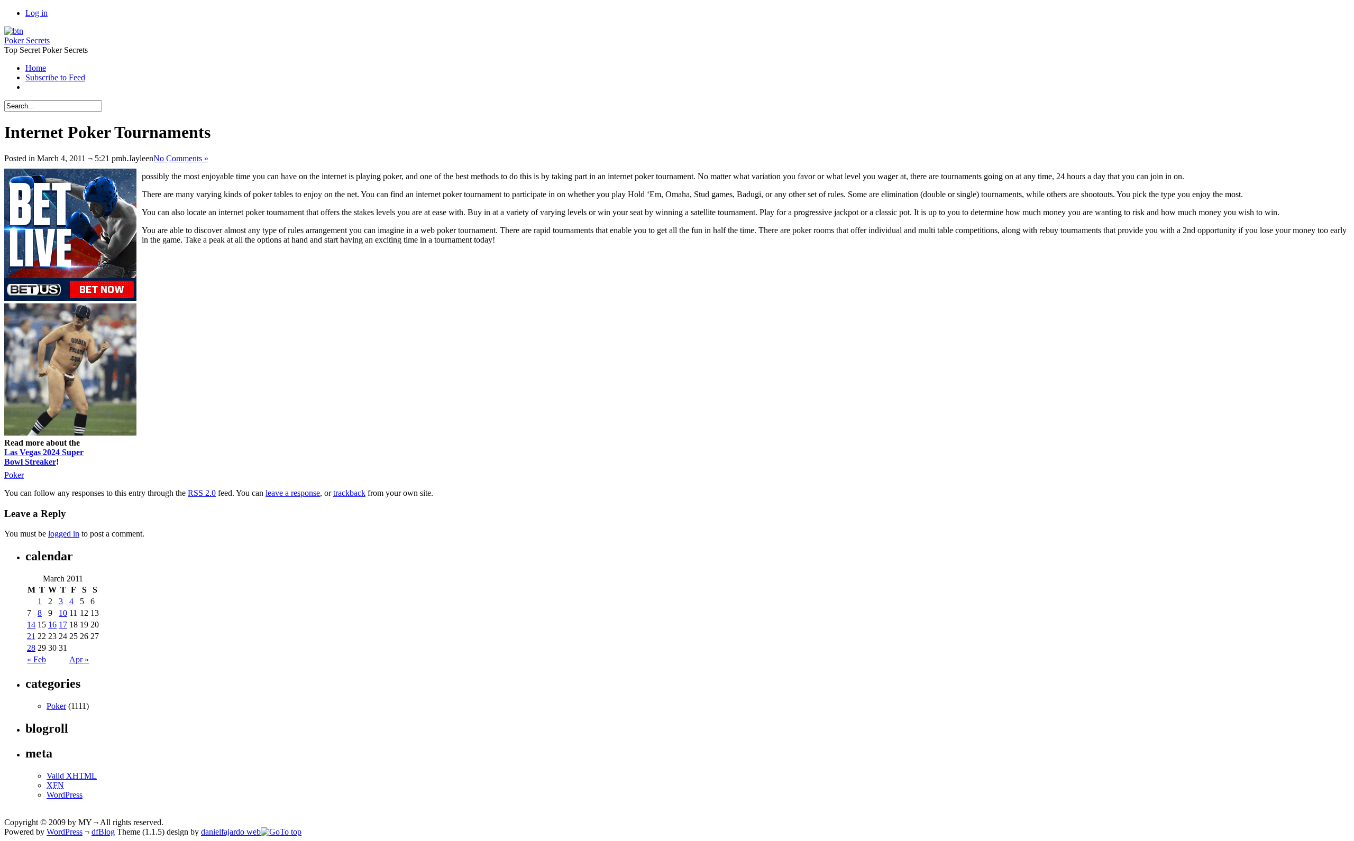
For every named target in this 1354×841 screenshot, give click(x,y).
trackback (349, 492)
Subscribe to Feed (55, 77)
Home (35, 67)
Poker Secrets (27, 40)
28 (31, 647)
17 (63, 624)
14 (31, 624)
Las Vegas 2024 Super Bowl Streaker (44, 457)
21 (31, 636)
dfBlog (103, 831)
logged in (63, 533)
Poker (14, 474)
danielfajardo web (231, 831)
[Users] (13, 30)
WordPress (65, 794)
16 (52, 624)
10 (63, 612)
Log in (36, 12)
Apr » (79, 659)
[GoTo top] (281, 831)
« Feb (36, 659)
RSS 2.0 (202, 492)
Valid (72, 775)
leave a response (293, 492)
